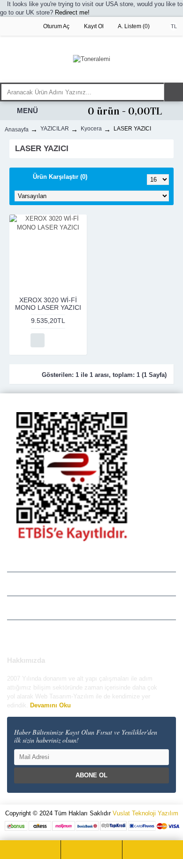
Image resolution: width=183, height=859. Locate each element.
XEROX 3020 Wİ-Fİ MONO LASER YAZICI (48, 303)
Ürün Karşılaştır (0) (60, 176)
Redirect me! (72, 12)
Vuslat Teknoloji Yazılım (145, 813)
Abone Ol (91, 775)
